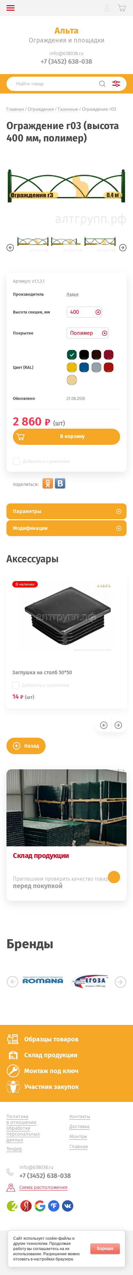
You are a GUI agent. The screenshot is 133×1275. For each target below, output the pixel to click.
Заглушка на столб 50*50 (42, 672)
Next (123, 247)
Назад (31, 746)
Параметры (27, 511)
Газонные (68, 109)
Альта (66, 30)
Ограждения (41, 109)
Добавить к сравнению (46, 461)
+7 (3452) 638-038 (66, 61)
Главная (15, 109)
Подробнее (114, 877)
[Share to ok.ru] (48, 483)
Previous (10, 247)
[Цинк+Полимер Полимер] (87, 333)
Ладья (72, 294)
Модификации (30, 528)
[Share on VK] (60, 483)
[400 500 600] (84, 312)
